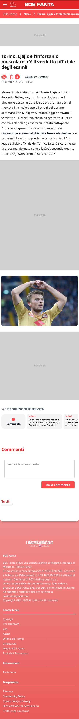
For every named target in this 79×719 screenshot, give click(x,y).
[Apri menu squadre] (13, 4)
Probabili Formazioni (15, 653)
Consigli (8, 619)
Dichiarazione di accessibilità (21, 706)
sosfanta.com (18, 571)
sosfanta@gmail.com (16, 596)
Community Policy (14, 696)
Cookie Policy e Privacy (16, 701)
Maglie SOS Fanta (14, 648)
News (27, 14)
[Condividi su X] (17, 76)
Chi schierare (11, 624)
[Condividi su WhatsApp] (4, 76)
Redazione (9, 672)
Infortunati (9, 643)
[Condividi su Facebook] (10, 76)
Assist (6, 633)
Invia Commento (58, 485)
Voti (5, 629)
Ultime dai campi (13, 638)
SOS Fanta (10, 14)
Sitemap (8, 691)
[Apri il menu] (5, 4)
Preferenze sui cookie (16, 711)
